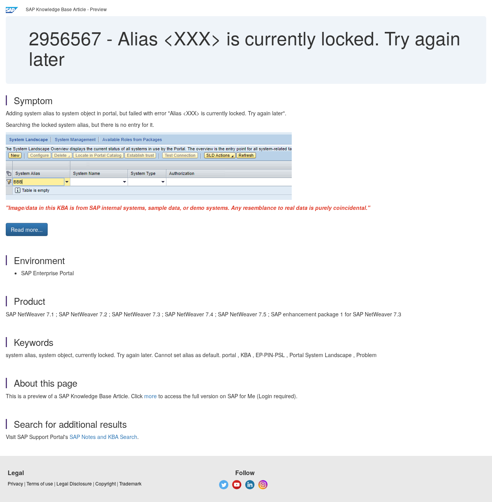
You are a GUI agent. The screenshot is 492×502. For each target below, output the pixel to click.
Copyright (105, 483)
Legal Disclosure (74, 483)
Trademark (130, 483)
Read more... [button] (27, 229)
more (150, 396)
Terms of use (40, 483)
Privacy (15, 483)
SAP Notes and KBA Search (103, 436)
